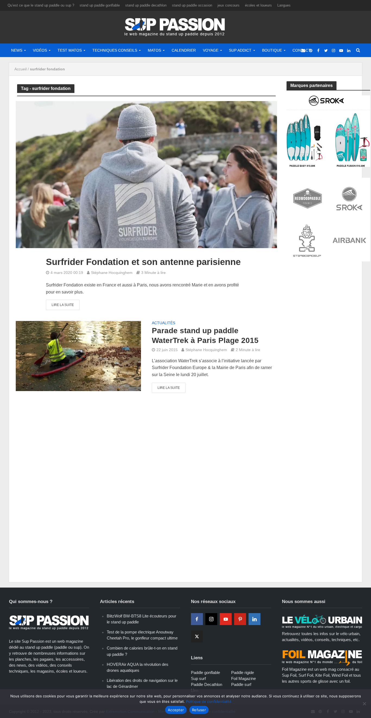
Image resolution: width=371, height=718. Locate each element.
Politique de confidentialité (208, 701)
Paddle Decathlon (206, 684)
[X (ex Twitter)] (197, 636)
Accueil (20, 69)
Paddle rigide (242, 672)
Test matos (70, 50)
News (16, 50)
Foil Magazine (243, 678)
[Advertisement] (327, 306)
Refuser (199, 710)
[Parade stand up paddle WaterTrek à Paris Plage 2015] (78, 355)
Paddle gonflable (205, 672)
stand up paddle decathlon (145, 5)
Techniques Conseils (114, 50)
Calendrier (184, 50)
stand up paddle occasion (192, 5)
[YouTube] (226, 619)
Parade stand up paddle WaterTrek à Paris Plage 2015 (205, 335)
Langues (284, 5)
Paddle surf (241, 684)
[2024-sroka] (328, 130)
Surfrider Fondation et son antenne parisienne (143, 262)
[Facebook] (197, 619)
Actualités (163, 323)
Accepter (176, 710)
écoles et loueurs (258, 5)
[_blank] (303, 50)
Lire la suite (63, 305)
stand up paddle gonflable (100, 5)
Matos (154, 50)
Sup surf (198, 678)
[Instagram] (211, 619)
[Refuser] (364, 703)
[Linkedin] (254, 619)
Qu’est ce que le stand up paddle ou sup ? (41, 5)
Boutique (272, 50)
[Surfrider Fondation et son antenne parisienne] (146, 174)
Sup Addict (240, 50)
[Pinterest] (240, 619)
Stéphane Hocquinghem (112, 272)
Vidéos (40, 50)
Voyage (210, 50)
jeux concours (229, 5)
